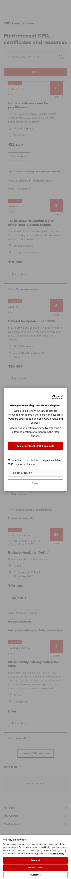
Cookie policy (58, 853)
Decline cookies (35, 867)
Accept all (35, 860)
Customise (35, 875)
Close (55, 396)
